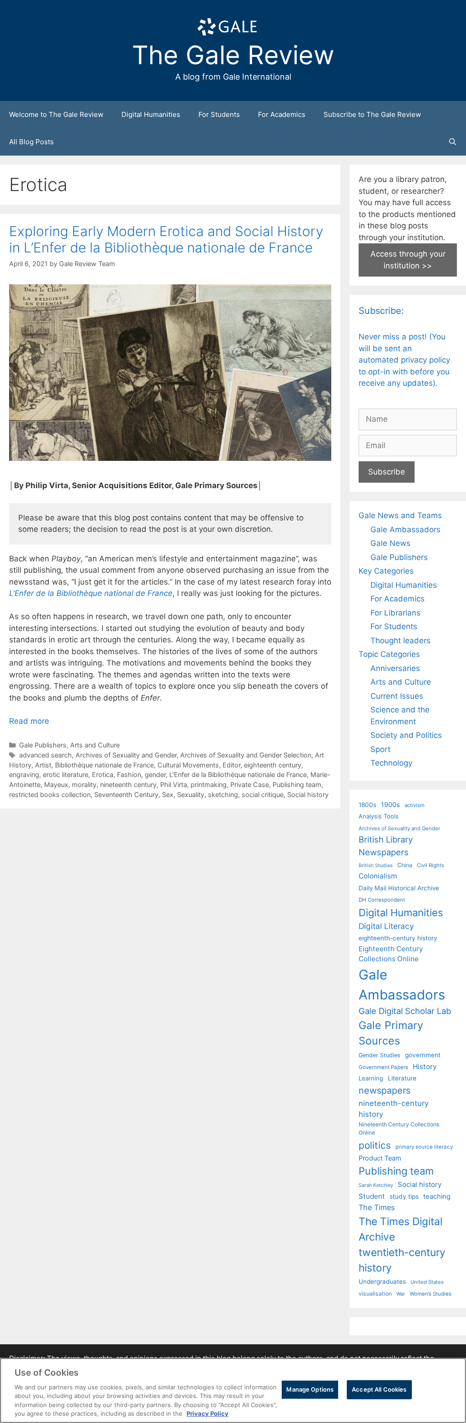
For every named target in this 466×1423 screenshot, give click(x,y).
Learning (371, 1078)
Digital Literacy (386, 926)
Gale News (390, 543)
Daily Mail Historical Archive (399, 888)
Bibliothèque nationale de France (104, 765)
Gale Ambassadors (405, 529)
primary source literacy (424, 1147)
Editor (231, 765)
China (404, 865)
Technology (391, 762)
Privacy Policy (207, 1413)
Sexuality (190, 794)
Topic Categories (389, 654)
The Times (377, 1207)
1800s (367, 804)
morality (84, 784)
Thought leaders (400, 640)
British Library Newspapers (386, 845)
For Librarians (395, 612)
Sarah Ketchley (376, 1185)
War (400, 1294)
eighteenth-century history (398, 938)
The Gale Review (233, 55)
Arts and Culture (95, 745)
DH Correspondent (382, 900)
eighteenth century (272, 765)
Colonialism (378, 876)
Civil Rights (430, 865)
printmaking (209, 784)
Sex (167, 794)
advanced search (45, 755)
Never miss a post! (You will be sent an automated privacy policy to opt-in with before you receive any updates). (404, 360)
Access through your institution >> (408, 259)
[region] (233, 1390)
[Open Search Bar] (452, 142)
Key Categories (386, 570)
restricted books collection (50, 794)
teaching (437, 1196)
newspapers (384, 1090)
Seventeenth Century (126, 794)
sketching (223, 794)
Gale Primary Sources (391, 1033)
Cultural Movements (188, 765)
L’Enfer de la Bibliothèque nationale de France (238, 774)
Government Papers (383, 1067)
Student (372, 1196)
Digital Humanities (151, 114)
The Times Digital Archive (400, 1229)
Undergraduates (382, 1281)
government (423, 1055)
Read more (29, 721)
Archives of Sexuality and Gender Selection (245, 755)
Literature (402, 1078)
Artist (43, 765)
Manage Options (310, 1389)
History (425, 1066)
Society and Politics (406, 735)
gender (155, 774)
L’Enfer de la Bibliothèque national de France (90, 593)
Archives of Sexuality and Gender (126, 755)
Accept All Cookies (379, 1389)
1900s (390, 805)
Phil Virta (173, 784)
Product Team (380, 1158)
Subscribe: (381, 310)
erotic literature (65, 774)
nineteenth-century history (394, 1109)
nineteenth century (128, 784)
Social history (308, 794)
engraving (24, 774)
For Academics (281, 114)
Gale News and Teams (400, 515)
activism (415, 805)
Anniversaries (395, 668)
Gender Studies (379, 1055)
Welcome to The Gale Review (56, 114)
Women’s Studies (430, 1294)
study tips (404, 1196)
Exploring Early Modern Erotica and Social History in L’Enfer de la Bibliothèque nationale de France (166, 239)
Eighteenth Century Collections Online (391, 954)
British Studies (376, 865)
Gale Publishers (42, 745)
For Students (219, 114)
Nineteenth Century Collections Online (399, 1128)
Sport (380, 749)
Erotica (102, 774)
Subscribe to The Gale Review (372, 114)
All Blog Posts (31, 141)
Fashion (129, 774)
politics (375, 1145)
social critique (263, 794)
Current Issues (396, 696)
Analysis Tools (379, 816)
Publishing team (297, 784)
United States (427, 1282)
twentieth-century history (402, 1260)
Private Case (249, 784)
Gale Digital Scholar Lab (405, 1011)
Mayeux (56, 784)
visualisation (375, 1293)
